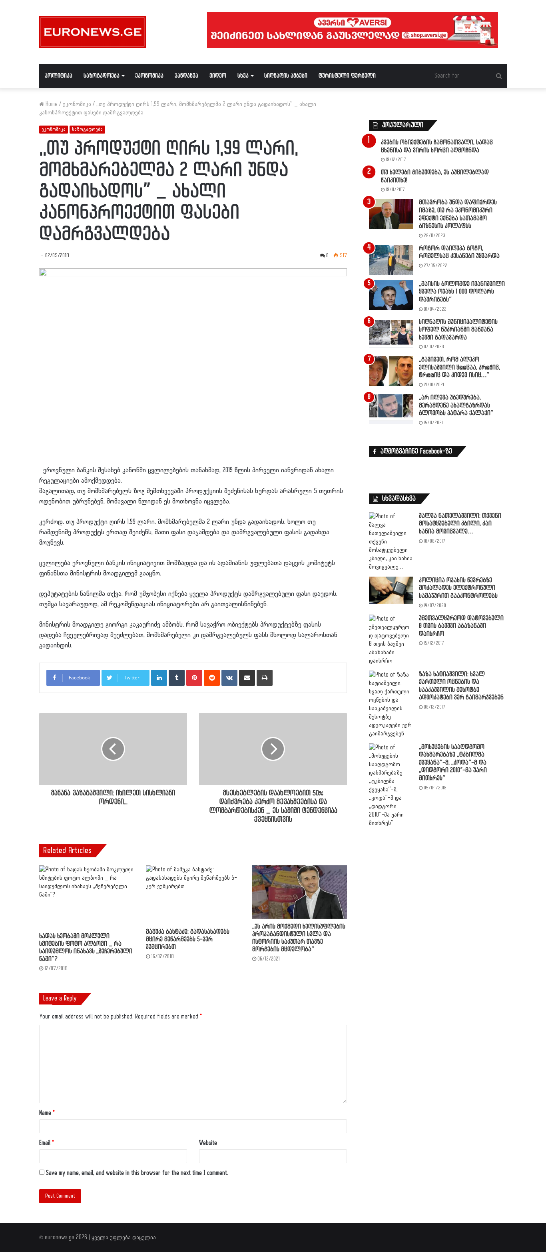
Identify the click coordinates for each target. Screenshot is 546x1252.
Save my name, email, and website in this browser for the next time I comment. (137, 1173)
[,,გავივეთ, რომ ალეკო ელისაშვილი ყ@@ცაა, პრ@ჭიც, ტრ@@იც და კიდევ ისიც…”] (391, 371)
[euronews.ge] (92, 32)
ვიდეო (217, 75)
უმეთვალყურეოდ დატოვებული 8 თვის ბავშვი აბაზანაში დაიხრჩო (461, 626)
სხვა (243, 75)
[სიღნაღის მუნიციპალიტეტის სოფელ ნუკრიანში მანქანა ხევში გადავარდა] (391, 333)
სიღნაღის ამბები (285, 75)
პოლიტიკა (58, 75)
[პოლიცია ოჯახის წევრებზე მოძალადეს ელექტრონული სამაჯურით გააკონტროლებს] (391, 590)
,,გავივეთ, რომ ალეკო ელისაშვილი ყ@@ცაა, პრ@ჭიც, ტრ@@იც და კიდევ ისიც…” (459, 367)
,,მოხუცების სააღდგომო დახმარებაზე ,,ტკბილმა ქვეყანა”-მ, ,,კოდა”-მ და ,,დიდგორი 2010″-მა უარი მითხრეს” (453, 763)
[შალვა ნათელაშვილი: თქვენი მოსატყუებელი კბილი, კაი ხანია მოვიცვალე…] (391, 541)
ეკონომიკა (149, 75)
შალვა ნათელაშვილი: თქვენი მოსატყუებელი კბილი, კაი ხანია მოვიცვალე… (460, 524)
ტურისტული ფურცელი (347, 75)
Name (47, 1113)
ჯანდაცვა (186, 75)
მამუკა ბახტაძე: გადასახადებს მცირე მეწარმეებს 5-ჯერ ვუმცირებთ (187, 939)
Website (208, 1143)
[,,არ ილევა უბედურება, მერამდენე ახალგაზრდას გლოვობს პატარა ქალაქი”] (391, 409)
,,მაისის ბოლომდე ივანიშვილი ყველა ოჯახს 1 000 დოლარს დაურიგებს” (462, 292)
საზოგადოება (102, 75)
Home (51, 104)
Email (46, 1143)
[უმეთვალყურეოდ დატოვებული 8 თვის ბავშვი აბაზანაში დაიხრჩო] (391, 640)
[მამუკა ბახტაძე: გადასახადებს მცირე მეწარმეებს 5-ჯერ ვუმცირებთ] (193, 894)
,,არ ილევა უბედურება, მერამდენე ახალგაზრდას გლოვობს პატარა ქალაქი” (456, 405)
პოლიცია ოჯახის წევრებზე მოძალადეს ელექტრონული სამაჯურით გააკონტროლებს (458, 588)
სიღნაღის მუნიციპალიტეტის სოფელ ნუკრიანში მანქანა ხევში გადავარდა (458, 330)
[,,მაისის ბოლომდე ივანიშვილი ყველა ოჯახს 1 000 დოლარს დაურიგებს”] (391, 295)
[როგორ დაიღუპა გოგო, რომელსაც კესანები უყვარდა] (391, 260)
